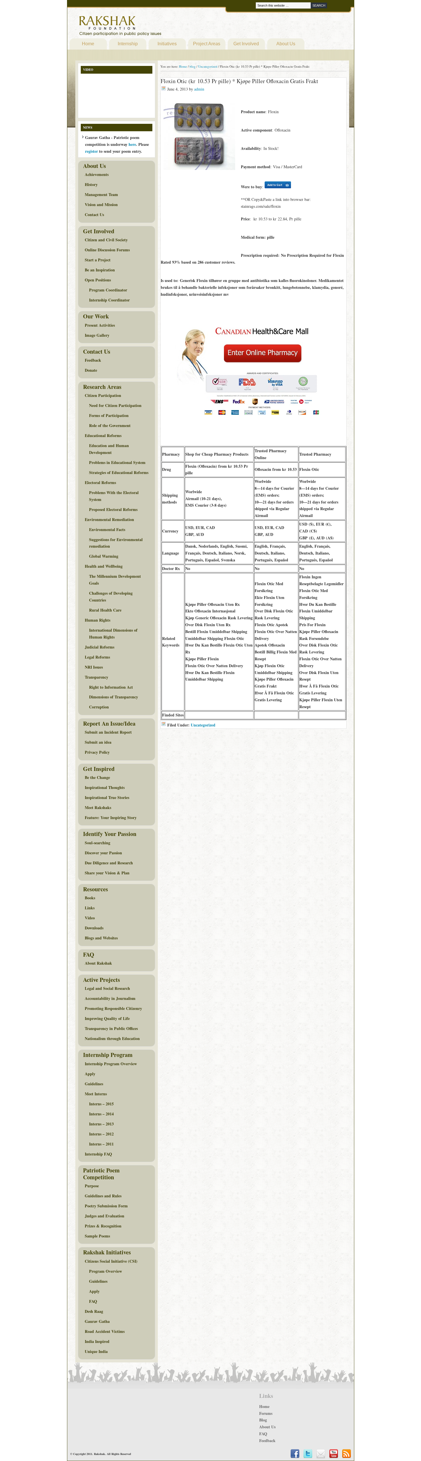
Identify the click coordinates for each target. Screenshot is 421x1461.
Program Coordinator (108, 290)
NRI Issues (94, 667)
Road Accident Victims (105, 1331)
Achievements (97, 174)
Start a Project (98, 260)
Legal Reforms (97, 657)
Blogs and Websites (101, 938)
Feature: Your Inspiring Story (111, 817)
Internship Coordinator (109, 300)
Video (90, 918)
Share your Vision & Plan (107, 873)
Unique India (96, 1351)
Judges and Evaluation (104, 1216)
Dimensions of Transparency (113, 697)
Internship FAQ (98, 1154)
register (91, 151)
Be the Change (97, 777)
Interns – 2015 (101, 1104)
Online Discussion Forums (107, 250)
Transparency (96, 677)
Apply (90, 1074)
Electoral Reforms (100, 482)
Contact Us (94, 214)
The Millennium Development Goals (115, 579)
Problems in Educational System (117, 462)
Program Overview (105, 1271)
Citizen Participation (103, 395)
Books (90, 898)
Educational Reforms (103, 435)
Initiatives (167, 43)
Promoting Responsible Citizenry (113, 1008)
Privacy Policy (97, 752)
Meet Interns (96, 1094)
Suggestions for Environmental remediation (116, 542)
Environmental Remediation (109, 519)
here (132, 144)
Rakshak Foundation (145, 27)
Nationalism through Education (112, 1038)
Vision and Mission (101, 204)
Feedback (93, 360)
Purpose (92, 1186)
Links (90, 908)
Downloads (94, 928)
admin (199, 89)
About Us (285, 43)
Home (88, 43)
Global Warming (103, 556)
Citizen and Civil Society (106, 240)
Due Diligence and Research (109, 863)
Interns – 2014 (101, 1114)
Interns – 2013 (101, 1124)
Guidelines (94, 1084)
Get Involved (246, 43)
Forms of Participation (109, 415)
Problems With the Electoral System (114, 495)
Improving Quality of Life (107, 1018)
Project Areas (206, 43)
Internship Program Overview (111, 1064)
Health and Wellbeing (104, 566)
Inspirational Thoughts (105, 787)
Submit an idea (98, 742)
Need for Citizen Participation (115, 405)
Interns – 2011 (101, 1144)
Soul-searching (97, 843)
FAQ (93, 1301)
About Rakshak (98, 963)
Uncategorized (203, 725)
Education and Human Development (109, 448)
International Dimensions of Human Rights (113, 633)
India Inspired (97, 1341)
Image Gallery (97, 335)
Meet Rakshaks (98, 807)
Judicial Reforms (99, 647)
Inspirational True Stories (107, 797)
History (91, 184)
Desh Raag (94, 1311)
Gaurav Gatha (97, 1321)
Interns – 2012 (101, 1134)
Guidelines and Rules (103, 1196)
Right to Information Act (111, 687)
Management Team (101, 194)
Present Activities (100, 325)
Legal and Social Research (107, 988)
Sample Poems (97, 1236)
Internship (128, 43)
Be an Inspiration (100, 270)
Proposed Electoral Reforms (113, 509)
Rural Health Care (105, 610)
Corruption (99, 707)
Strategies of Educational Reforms (118, 472)
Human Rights (97, 620)
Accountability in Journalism (110, 998)
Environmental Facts (107, 529)
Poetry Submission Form (106, 1206)
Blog (263, 1420)
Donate (91, 370)
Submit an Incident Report (108, 732)
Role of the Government (110, 425)
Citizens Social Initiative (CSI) (111, 1261)
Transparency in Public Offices (111, 1028)
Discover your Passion (103, 853)
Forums (265, 1413)
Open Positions (98, 280)
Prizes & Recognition (103, 1226)
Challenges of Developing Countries (111, 596)
